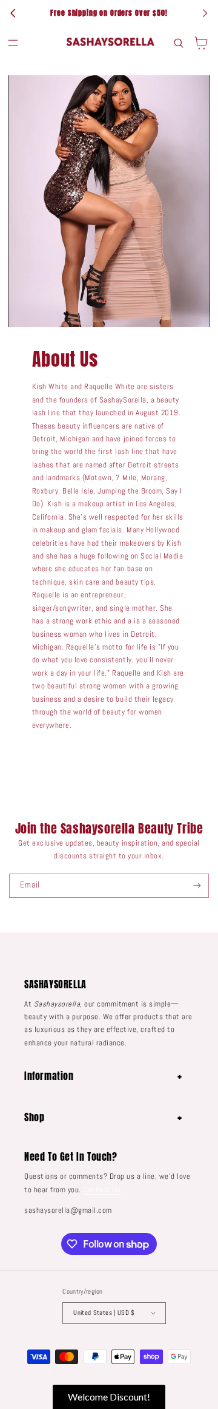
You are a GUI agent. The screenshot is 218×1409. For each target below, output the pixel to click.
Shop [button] (34, 1117)
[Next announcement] (204, 13)
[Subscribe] (197, 886)
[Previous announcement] (13, 13)
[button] (13, 43)
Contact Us (102, 1190)
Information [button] (49, 1075)
